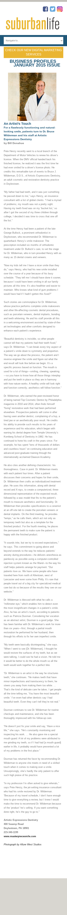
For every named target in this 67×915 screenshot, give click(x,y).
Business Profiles (33, 61)
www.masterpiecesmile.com (20, 836)
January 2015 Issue (37, 64)
